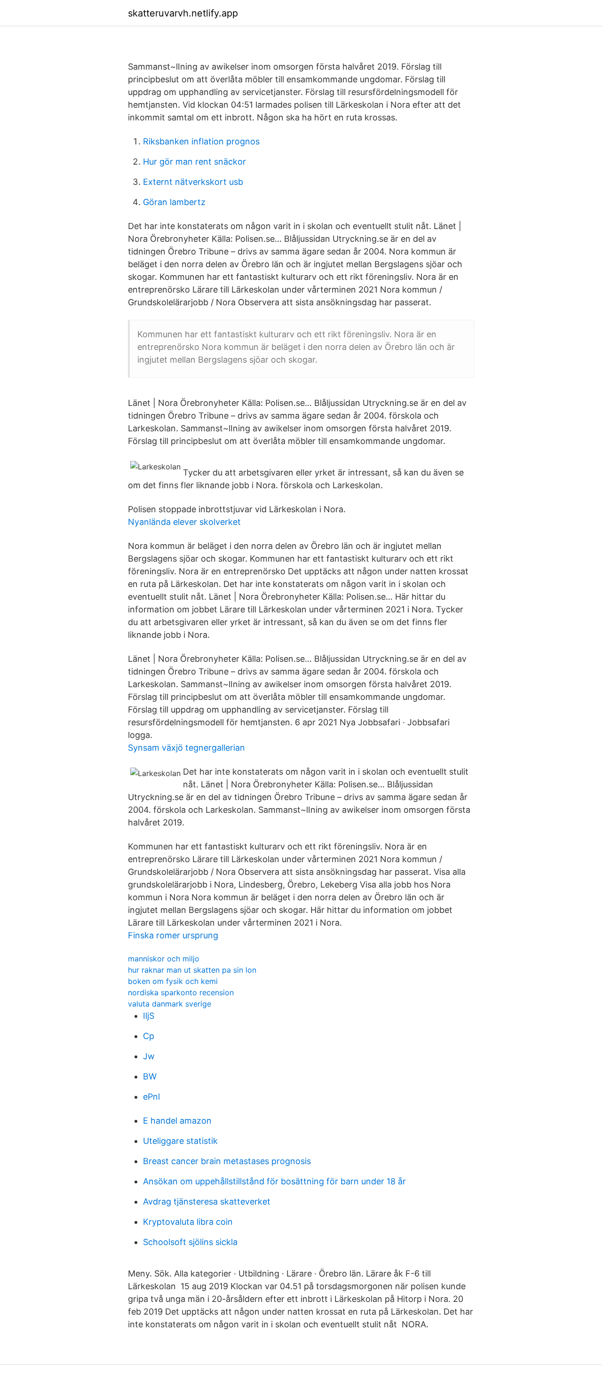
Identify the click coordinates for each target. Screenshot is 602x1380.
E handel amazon (177, 1121)
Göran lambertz (174, 202)
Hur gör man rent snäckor (194, 162)
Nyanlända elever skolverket (184, 522)
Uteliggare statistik (180, 1141)
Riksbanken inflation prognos (201, 141)
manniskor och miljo (163, 958)
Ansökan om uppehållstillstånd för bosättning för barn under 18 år (274, 1181)
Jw (149, 1056)
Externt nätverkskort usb (193, 182)
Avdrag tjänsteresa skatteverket (206, 1201)
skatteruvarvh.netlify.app (183, 13)
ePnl (151, 1097)
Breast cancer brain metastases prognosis (227, 1161)
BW (150, 1076)
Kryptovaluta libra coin (188, 1222)
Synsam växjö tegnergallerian (186, 748)
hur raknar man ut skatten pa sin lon (192, 970)
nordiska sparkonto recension (181, 992)
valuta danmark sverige (169, 1003)
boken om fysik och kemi (173, 981)
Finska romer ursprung (173, 935)
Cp (148, 1036)
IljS (148, 1016)
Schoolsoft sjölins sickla (190, 1242)
